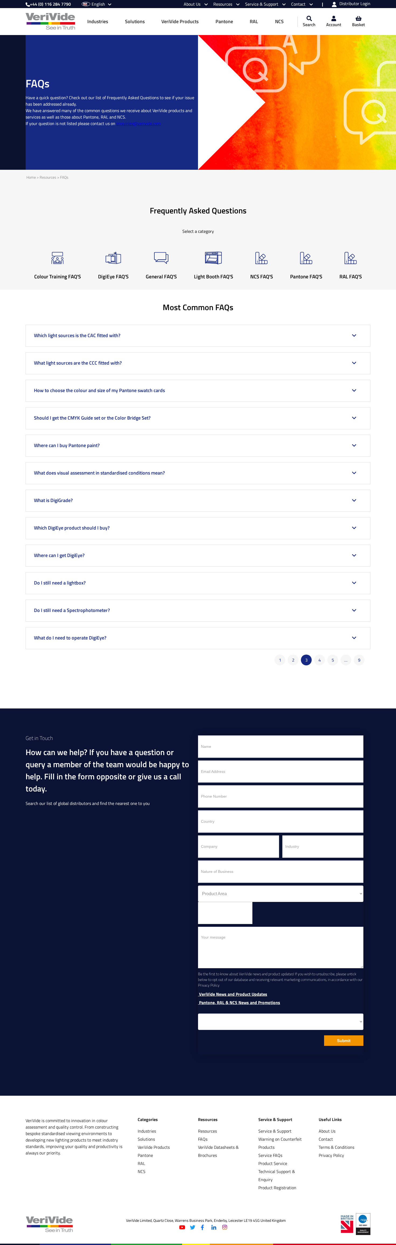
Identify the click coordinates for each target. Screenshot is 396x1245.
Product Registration (277, 1187)
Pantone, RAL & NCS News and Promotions (239, 1002)
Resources (223, 4)
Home (31, 177)
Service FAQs (270, 1155)
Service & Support (262, 4)
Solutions (135, 21)
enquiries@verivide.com (138, 123)
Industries (97, 21)
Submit (343, 1040)
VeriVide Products (180, 21)
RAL (254, 21)
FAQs (64, 177)
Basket (358, 24)
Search (309, 24)
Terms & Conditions (336, 1147)
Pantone (224, 21)
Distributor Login (354, 4)
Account (333, 24)
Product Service (272, 1163)
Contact (299, 4)
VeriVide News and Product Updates (232, 994)
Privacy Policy (331, 1155)
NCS (279, 21)
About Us (193, 4)
